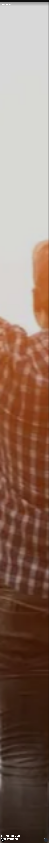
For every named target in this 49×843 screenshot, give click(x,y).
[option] (24, 1)
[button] (46, 840)
